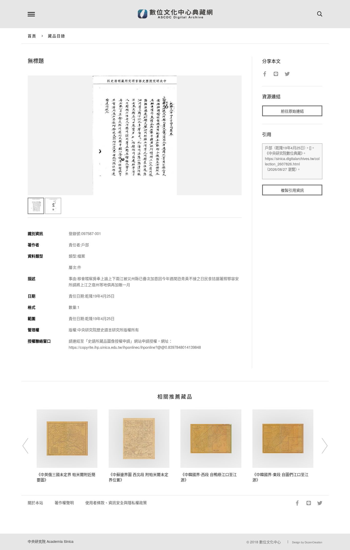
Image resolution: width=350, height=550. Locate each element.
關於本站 (35, 502)
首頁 (32, 35)
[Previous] (30, 446)
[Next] (320, 446)
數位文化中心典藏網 (175, 14)
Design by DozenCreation (307, 542)
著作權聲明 (64, 502)
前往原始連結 (292, 111)
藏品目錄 (57, 35)
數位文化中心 (270, 541)
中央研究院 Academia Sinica (51, 541)
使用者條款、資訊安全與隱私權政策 (116, 502)
